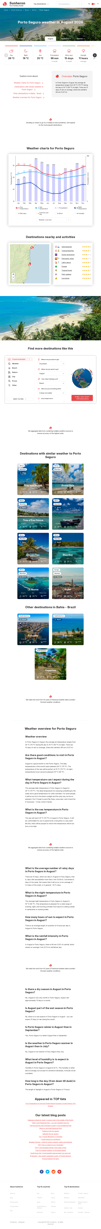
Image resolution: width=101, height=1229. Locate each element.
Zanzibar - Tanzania (83, 1212)
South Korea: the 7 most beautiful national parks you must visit (50, 1153)
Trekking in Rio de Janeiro (50, 1131)
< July (38, 39)
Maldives (66, 1193)
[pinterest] (59, 1172)
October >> (81, 39)
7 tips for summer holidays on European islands (50, 1150)
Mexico (53, 1202)
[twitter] (48, 1172)
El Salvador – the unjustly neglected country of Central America (50, 1156)
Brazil (27, 10)
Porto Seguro (44, 10)
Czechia (80, 1208)
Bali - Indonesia (68, 1212)
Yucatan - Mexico (83, 1193)
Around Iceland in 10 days (50, 1159)
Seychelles (81, 1197)
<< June (21, 39)
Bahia (34, 10)
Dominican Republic (70, 1202)
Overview (50, 35)
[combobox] (57, 4)
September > (66, 39)
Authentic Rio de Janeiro (50, 1134)
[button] (13, 274)
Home (6, 10)
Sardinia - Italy (68, 1208)
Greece (53, 1212)
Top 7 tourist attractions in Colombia (50, 1136)
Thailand (39, 1197)
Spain (38, 1202)
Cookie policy (14, 1206)
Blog (11, 1197)
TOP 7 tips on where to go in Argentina (50, 1145)
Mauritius (66, 1197)
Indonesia (40, 1212)
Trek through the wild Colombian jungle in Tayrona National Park (50, 1125)
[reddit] (53, 1172)
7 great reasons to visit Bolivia (50, 1139)
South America (16, 10)
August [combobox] (41, 373)
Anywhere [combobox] (43, 364)
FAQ (11, 1210)
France (53, 1197)
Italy (38, 1193)
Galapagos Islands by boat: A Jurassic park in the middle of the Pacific (50, 1120)
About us (12, 1193)
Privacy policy (14, 1202)
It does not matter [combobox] (45, 393)
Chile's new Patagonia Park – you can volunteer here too (50, 1123)
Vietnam (53, 1206)
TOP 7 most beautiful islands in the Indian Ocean (50, 1148)
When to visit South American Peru (50, 1128)
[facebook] (42, 1172)
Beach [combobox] (41, 383)
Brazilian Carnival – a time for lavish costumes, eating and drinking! (50, 1142)
